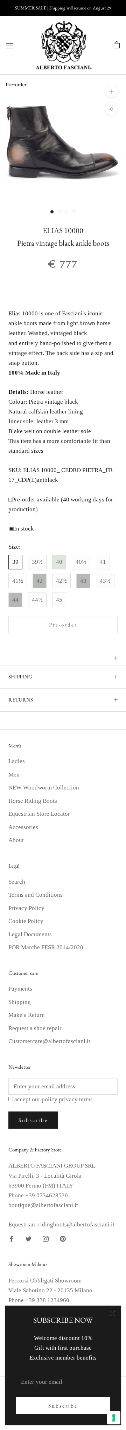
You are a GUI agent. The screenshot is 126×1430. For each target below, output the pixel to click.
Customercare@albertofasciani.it (49, 1041)
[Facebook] (11, 1238)
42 (39, 580)
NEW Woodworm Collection (43, 787)
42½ (61, 580)
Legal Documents (30, 934)
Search (16, 881)
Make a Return (26, 1015)
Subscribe (63, 1405)
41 (103, 562)
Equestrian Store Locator (39, 813)
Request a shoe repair (35, 1028)
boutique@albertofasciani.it (43, 1205)
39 (15, 562)
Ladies (16, 761)
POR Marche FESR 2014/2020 (45, 947)
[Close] (112, 1313)
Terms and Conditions (35, 894)
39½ (37, 562)
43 (83, 580)
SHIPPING (20, 676)
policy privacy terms (67, 1099)
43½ (105, 580)
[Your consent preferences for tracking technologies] (113, 1417)
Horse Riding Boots (32, 801)
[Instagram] (46, 1238)
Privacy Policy (26, 908)
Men (14, 774)
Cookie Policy (25, 921)
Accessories (23, 827)
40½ (81, 562)
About (16, 840)
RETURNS (20, 699)
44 (15, 599)
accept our (53, 1099)
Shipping (19, 1002)
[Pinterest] (63, 1238)
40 (59, 562)
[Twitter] (28, 1238)
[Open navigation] (9, 45)
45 (59, 599)
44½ (37, 599)
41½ (17, 580)
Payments (20, 988)
